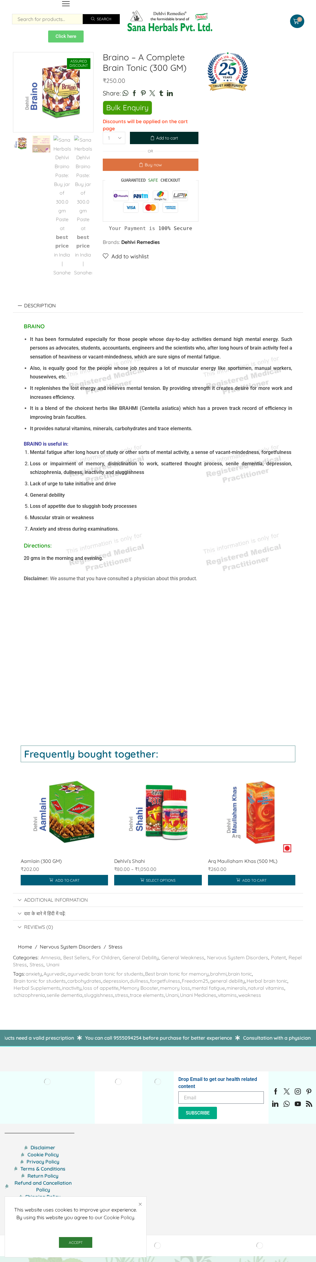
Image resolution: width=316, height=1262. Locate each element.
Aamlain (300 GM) (41, 861)
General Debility (141, 957)
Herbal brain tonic (267, 981)
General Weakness (182, 957)
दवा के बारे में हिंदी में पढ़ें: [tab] (45, 913)
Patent (278, 957)
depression (115, 981)
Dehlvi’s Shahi (129, 861)
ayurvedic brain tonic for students (105, 974)
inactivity (71, 988)
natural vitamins (266, 988)
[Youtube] (298, 1104)
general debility (227, 981)
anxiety (34, 974)
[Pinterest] (309, 1091)
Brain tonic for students (40, 981)
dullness (139, 981)
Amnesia (50, 957)
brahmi (218, 974)
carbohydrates (84, 981)
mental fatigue (208, 988)
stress (121, 995)
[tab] (158, 305)
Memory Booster (139, 988)
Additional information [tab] (56, 900)
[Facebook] (276, 1091)
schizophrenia (29, 995)
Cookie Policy (119, 1217)
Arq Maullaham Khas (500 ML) (243, 861)
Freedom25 (195, 981)
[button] (66, 4)
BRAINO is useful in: (46, 444)
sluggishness (98, 995)
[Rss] (309, 1104)
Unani (52, 964)
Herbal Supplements (37, 988)
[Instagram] (298, 1091)
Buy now (153, 165)
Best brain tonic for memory (177, 974)
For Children (106, 957)
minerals (236, 988)
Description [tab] (40, 305)
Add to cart (167, 138)
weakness (249, 995)
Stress (116, 947)
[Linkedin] (275, 1104)
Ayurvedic (55, 974)
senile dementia (64, 995)
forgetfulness (165, 981)
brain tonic (240, 974)
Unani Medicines (198, 995)
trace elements (147, 995)
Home (25, 947)
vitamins (227, 995)
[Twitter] (287, 1091)
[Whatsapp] (286, 1104)
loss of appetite (100, 988)
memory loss (175, 988)
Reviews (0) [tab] (38, 927)
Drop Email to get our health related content (217, 1082)
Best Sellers (76, 957)
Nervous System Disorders (70, 947)
